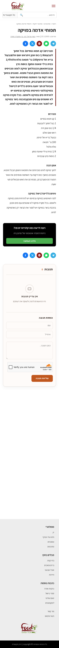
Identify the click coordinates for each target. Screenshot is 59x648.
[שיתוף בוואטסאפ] (46, 43)
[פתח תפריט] (54, 6)
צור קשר (51, 611)
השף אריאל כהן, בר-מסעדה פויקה (22, 36)
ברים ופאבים (49, 565)
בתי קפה (50, 560)
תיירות (51, 574)
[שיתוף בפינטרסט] (39, 43)
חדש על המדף (48, 537)
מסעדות (51, 541)
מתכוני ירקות (37, 23)
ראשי (54, 23)
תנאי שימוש (49, 616)
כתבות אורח (49, 588)
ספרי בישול (49, 593)
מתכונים (47, 23)
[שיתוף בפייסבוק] (25, 43)
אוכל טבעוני (49, 570)
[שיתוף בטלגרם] (53, 43)
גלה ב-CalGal (29, 241)
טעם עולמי (50, 598)
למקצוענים (49, 602)
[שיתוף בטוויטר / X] (32, 43)
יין (53, 532)
